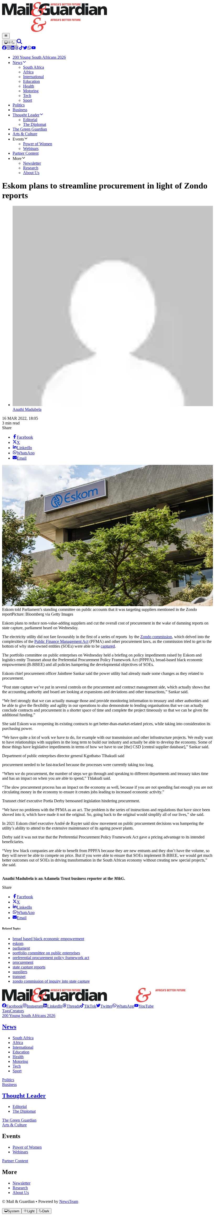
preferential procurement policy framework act (51, 957)
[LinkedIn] (12, 48)
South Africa (23, 1038)
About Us (21, 1192)
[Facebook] (4, 48)
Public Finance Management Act (61, 641)
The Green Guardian (19, 1120)
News (9, 1026)
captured (108, 646)
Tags (6, 1011)
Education (21, 1052)
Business (9, 1084)
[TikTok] (21, 48)
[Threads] (17, 48)
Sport (17, 1071)
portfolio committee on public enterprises (46, 953)
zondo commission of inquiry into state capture (51, 981)
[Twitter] (25, 48)
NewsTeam (68, 1201)
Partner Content (15, 1161)
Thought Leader (24, 1095)
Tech (17, 1066)
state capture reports (29, 967)
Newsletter (21, 1183)
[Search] (19, 42)
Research (20, 1188)
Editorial (20, 1106)
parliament (21, 948)
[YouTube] (33, 48)
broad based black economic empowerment (48, 939)
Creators (17, 1011)
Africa (18, 1042)
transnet (19, 976)
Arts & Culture (14, 1125)
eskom (18, 943)
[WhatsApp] (29, 48)
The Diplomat (24, 1111)
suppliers (20, 972)
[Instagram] (8, 48)
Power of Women (27, 1147)
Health (18, 1056)
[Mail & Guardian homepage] (107, 17)
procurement (23, 962)
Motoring (20, 1061)
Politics (8, 1080)
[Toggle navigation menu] (6, 36)
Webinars (20, 1152)
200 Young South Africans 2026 (28, 1015)
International (23, 1047)
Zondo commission (156, 636)
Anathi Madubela (27, 409)
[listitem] (12, 1006)
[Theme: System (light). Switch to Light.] (9, 43)
